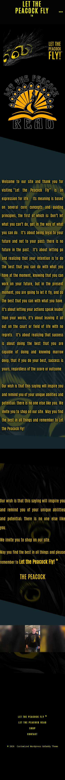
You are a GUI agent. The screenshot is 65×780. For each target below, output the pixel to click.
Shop (32, 729)
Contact (32, 734)
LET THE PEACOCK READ (33, 723)
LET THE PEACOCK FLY (32, 717)
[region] (32, 638)
